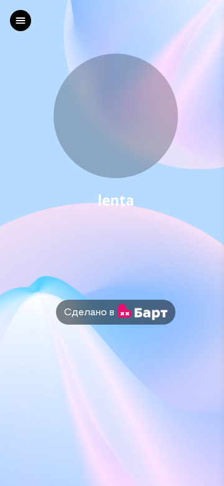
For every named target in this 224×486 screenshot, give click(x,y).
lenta (116, 201)
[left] (20, 20)
